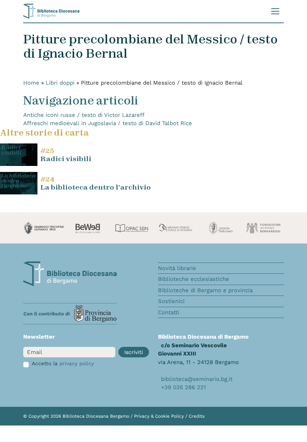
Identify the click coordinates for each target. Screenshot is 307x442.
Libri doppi (60, 82)
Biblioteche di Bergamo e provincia (205, 290)
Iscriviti (133, 352)
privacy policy (77, 363)
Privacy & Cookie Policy (159, 416)
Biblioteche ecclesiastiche (193, 279)
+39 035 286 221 (183, 387)
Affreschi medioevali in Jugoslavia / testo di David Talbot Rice (107, 123)
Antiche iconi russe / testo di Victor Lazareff (84, 115)
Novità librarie (177, 268)
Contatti (168, 312)
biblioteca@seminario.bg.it (196, 379)
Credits (196, 416)
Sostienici (171, 301)
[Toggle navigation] (275, 11)
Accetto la (63, 363)
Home (31, 82)
